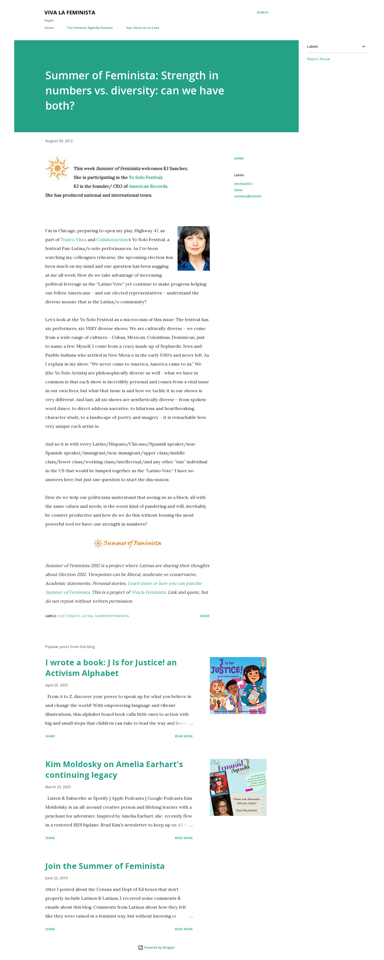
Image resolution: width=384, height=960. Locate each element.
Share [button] (239, 158)
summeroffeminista (247, 196)
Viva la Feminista (69, 12)
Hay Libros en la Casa (142, 28)
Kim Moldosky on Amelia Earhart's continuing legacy (114, 769)
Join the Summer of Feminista (105, 865)
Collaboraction (112, 239)
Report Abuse (318, 58)
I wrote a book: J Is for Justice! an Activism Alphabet (111, 667)
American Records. (148, 186)
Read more (184, 736)
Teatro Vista (73, 239)
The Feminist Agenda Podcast (90, 28)
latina (238, 190)
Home (49, 28)
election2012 (243, 184)
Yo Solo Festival (145, 177)
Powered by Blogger (159, 947)
